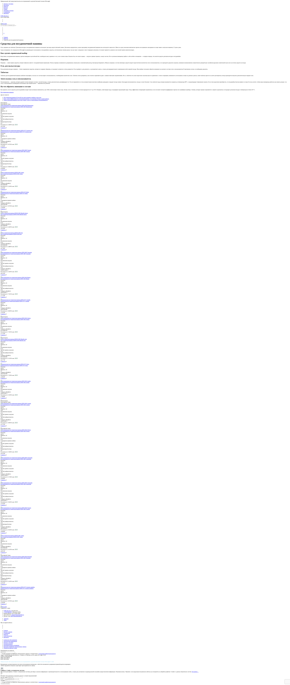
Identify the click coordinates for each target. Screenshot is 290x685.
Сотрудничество (8, 636)
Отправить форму (5, 683)
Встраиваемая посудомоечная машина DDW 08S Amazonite (16, 484)
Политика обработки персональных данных (15, 646)
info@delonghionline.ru (16, 616)
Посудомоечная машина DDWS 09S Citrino (12, 174)
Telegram (6, 618)
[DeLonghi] (4, 23)
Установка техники (9, 10)
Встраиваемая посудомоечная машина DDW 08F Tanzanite (16, 253)
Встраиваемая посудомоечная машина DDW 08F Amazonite (16, 459)
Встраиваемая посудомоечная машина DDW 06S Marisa (15, 279)
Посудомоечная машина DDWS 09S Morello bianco (14, 214)
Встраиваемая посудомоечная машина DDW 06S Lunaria (15, 404)
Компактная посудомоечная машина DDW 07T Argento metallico (17, 588)
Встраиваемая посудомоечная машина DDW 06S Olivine (15, 431)
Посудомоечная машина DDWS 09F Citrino (12, 537)
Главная (6, 630)
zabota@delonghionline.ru (17, 614)
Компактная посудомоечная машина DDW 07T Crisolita (15, 301)
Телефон (3, 680)
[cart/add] (1, 129)
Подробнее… (195, 671)
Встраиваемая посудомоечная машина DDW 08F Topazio (15, 151)
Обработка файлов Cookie (10, 648)
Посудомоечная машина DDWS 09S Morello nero (13, 340)
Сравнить (3, 127)
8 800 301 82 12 (4, 16)
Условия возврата (8, 644)
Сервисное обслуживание (10, 640)
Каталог (6, 8)
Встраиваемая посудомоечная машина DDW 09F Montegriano (16, 106)
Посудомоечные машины (7, 92)
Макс (5, 620)
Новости (6, 6)
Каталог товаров (8, 632)
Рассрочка (6, 5)
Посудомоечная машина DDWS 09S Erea (11, 234)
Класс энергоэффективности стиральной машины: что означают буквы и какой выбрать (26, 98)
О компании (7, 12)
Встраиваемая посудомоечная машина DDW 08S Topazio (15, 509)
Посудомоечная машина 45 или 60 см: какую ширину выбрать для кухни (22, 97)
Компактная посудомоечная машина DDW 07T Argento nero (16, 132)
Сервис (5, 9)
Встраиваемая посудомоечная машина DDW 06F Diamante (16, 558)
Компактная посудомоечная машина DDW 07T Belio (14, 193)
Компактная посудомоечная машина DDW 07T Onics (14, 365)
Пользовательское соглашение (11, 645)
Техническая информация (10, 641)
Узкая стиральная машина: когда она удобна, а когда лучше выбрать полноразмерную (26, 100)
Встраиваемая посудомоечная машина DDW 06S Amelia (15, 382)
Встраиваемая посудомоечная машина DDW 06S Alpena (15, 319)
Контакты (6, 13)
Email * (2, 678)
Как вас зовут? (4, 677)
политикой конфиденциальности (47, 653)
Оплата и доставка (8, 3)
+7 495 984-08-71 (8, 612)
